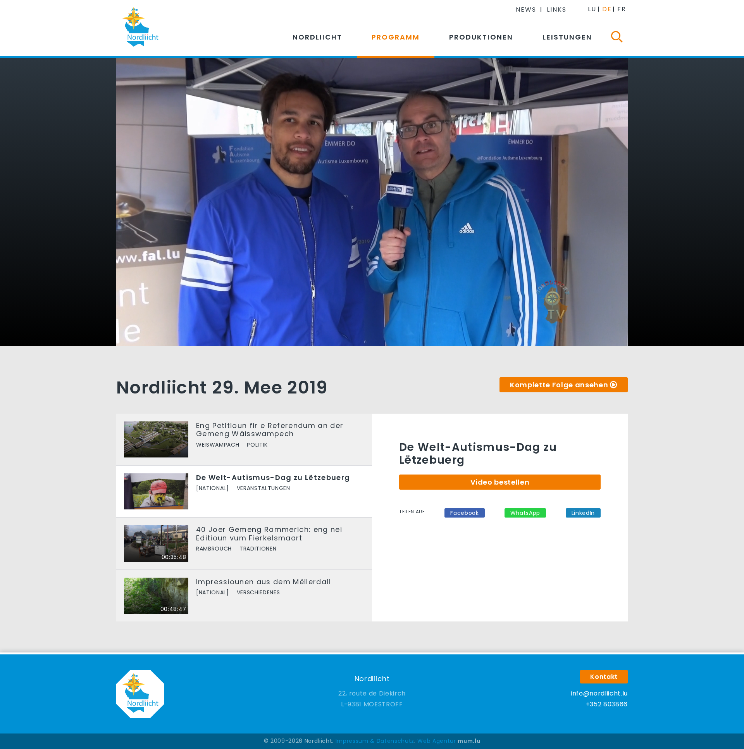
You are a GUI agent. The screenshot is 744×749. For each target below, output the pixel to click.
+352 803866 (607, 704)
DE (607, 9)
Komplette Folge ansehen (559, 385)
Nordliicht (317, 37)
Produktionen (481, 37)
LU (592, 9)
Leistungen (567, 37)
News (526, 9)
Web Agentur (436, 741)
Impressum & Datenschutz (375, 741)
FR (621, 9)
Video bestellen (500, 482)
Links (557, 9)
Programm (396, 37)
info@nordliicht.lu (599, 693)
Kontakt (604, 676)
